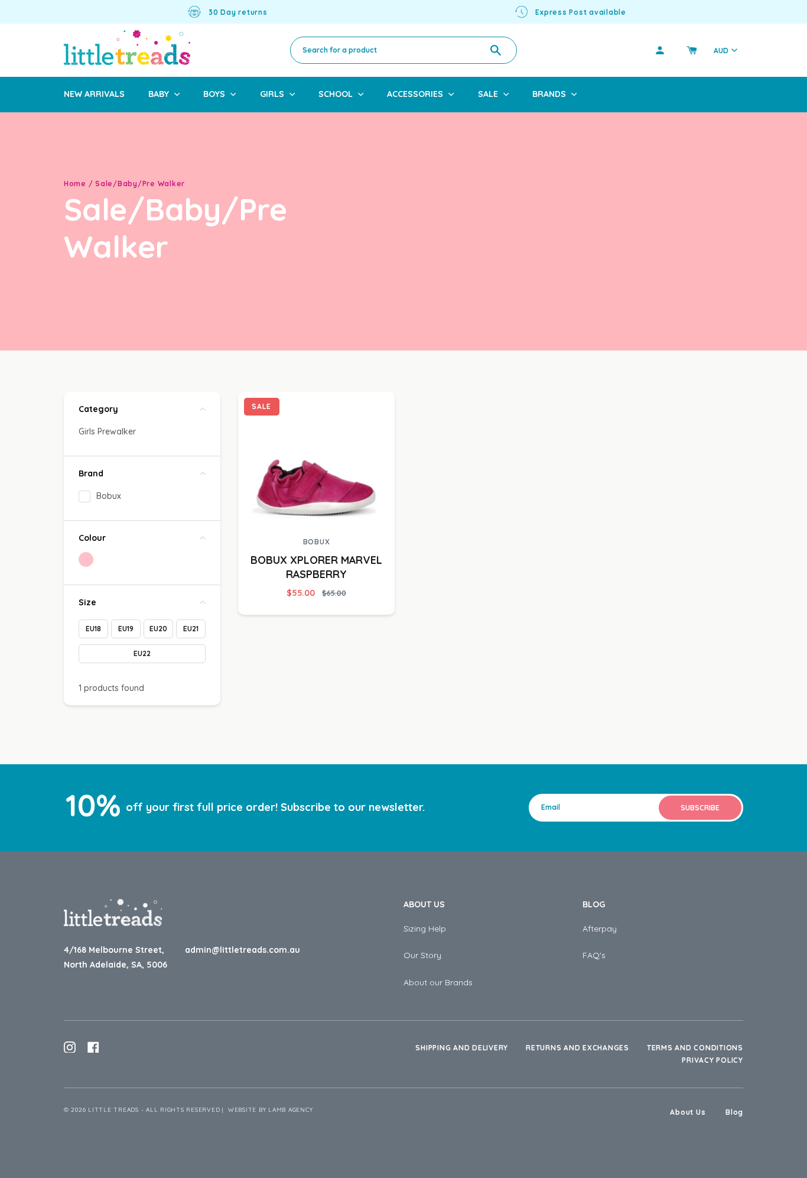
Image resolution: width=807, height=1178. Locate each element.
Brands (549, 94)
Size (87, 602)
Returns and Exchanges (577, 1047)
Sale (488, 94)
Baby (158, 94)
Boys (214, 94)
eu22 (142, 653)
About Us (424, 904)
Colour (92, 538)
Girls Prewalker (107, 431)
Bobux (108, 496)
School (335, 94)
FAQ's (594, 955)
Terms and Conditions (695, 1047)
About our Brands (438, 982)
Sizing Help (424, 928)
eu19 (126, 628)
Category (98, 409)
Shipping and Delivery (461, 1047)
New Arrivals (94, 94)
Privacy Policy (712, 1060)
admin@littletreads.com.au (242, 950)
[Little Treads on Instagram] (70, 1047)
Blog (594, 904)
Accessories (415, 94)
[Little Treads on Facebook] (93, 1047)
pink (86, 559)
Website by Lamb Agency (270, 1110)
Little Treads (113, 1110)
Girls (272, 94)
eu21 (191, 628)
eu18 (93, 628)
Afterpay (600, 928)
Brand (91, 473)
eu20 (158, 628)
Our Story (422, 955)
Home (75, 183)
